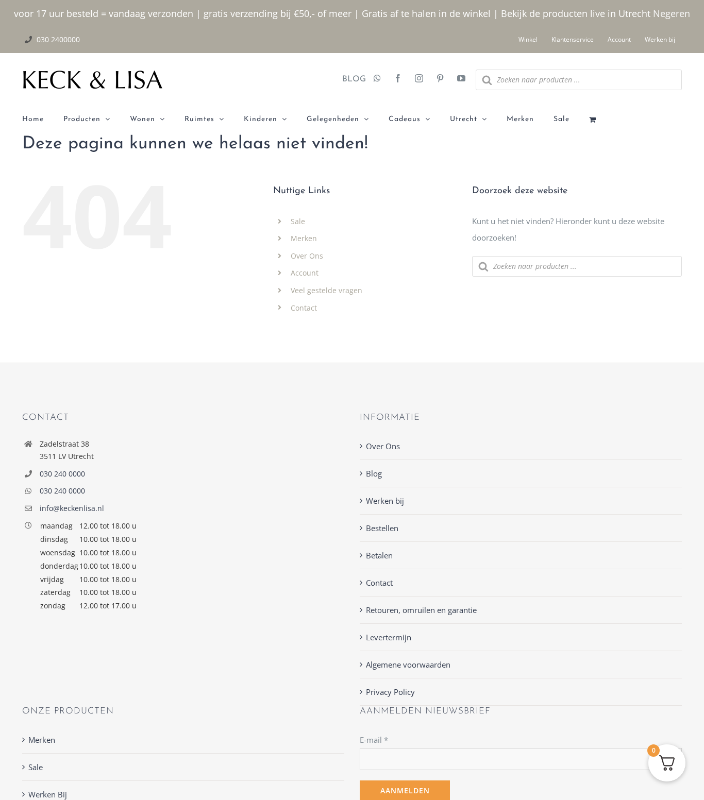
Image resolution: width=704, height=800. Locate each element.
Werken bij (385, 501)
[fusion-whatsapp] (377, 79)
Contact (304, 308)
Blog (374, 473)
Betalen (379, 555)
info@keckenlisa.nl (72, 508)
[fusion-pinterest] (440, 79)
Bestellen (382, 528)
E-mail (374, 740)
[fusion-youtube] (461, 79)
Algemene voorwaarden (408, 664)
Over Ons (307, 256)
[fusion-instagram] (419, 79)
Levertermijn (388, 637)
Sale (298, 221)
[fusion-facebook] (398, 79)
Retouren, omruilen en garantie (421, 610)
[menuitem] (42, 119)
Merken (304, 238)
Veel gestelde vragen (326, 290)
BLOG (350, 79)
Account (305, 273)
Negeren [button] (671, 13)
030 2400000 (58, 39)
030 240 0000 (62, 474)
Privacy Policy (390, 692)
